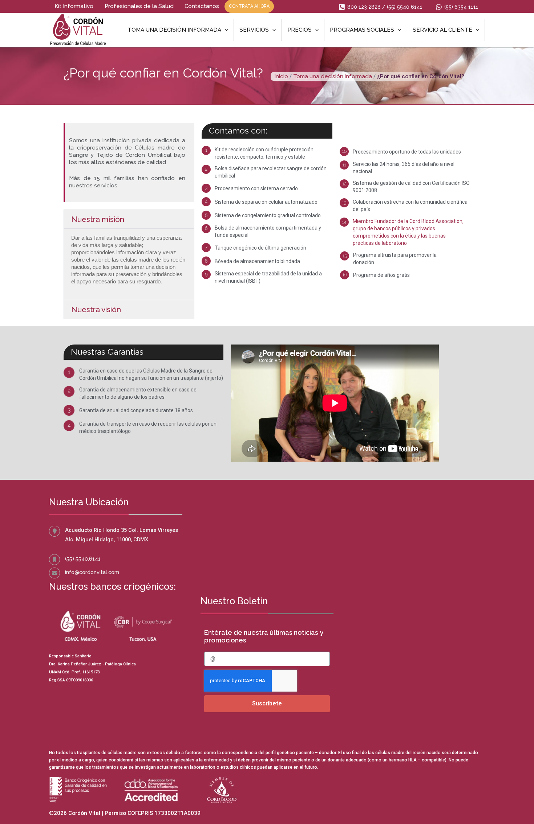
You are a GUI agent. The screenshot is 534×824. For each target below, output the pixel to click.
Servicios (254, 30)
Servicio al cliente (442, 30)
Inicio (281, 76)
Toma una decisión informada (174, 30)
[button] (129, 219)
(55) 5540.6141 (83, 559)
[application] (224, 30)
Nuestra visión (96, 309)
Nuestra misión (97, 219)
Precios (299, 30)
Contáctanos (202, 6)
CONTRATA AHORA (249, 6)
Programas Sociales (362, 30)
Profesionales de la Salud (139, 6)
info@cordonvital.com (92, 572)
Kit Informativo (73, 6)
